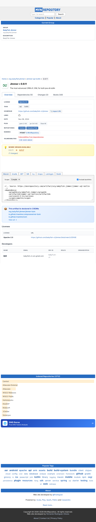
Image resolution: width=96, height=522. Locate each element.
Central (22, 128)
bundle (73, 470)
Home (4, 79)
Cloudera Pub (32, 128)
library (45, 477)
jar (34, 123)
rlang (36, 481)
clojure (88, 470)
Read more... (48, 505)
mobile (69, 477)
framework (70, 474)
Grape (40, 174)
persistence (8, 481)
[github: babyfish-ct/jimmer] (19, 115)
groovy (7, 477)
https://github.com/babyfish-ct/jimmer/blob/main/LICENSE (53, 237)
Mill (27, 174)
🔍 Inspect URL (55, 111)
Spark (48, 500)
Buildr (58, 174)
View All (43, 123)
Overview (8, 95)
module (77, 477)
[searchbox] (42, 14)
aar (6, 470)
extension (60, 474)
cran (21, 474)
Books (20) (58, 95)
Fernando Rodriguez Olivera (57, 514)
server (48, 480)
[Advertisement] (48, 3)
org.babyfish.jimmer (17, 79)
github (80, 473)
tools (91, 481)
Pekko (55, 500)
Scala (38, 500)
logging (53, 477)
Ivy (33, 174)
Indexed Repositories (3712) (48, 376)
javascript (24, 477)
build (50, 470)
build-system (61, 470)
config (15, 474)
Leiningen (50, 174)
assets (42, 470)
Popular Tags (48, 466)
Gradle (14, 174)
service (56, 480)
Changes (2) (43, 95)
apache (23, 470)
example (52, 474)
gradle (88, 473)
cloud (8, 474)
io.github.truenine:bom (18, 217)
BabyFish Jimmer (9, 30)
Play (44, 500)
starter (76, 480)
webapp (52, 484)
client (81, 470)
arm (35, 470)
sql (21, 106)
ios (17, 477)
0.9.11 (24, 83)
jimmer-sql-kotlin (33, 79)
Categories (39, 18)
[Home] (48, 11)
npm (84, 477)
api (30, 470)
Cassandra (66, 500)
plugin (17, 480)
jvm (31, 477)
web (45, 484)
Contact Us (44, 518)
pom (23, 123)
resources (27, 480)
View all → (13, 220)
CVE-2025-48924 (25, 140)
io (13, 477)
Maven (6, 174)
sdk (42, 480)
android (13, 470)
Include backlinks (85, 179)
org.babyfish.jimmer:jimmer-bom (22, 211)
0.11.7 (21, 150)
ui (41, 484)
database (34, 473)
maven (60, 477)
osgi (90, 477)
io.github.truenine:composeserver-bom (25, 214)
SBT (22, 174)
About (58, 18)
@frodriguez (58, 495)
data (26, 474)
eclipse (43, 474)
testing (84, 480)
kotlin (26, 106)
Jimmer (14, 83)
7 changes (13, 153)
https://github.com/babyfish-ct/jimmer (33, 111)
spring (64, 480)
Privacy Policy (56, 518)
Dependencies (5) (25, 95)
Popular (50, 18)
